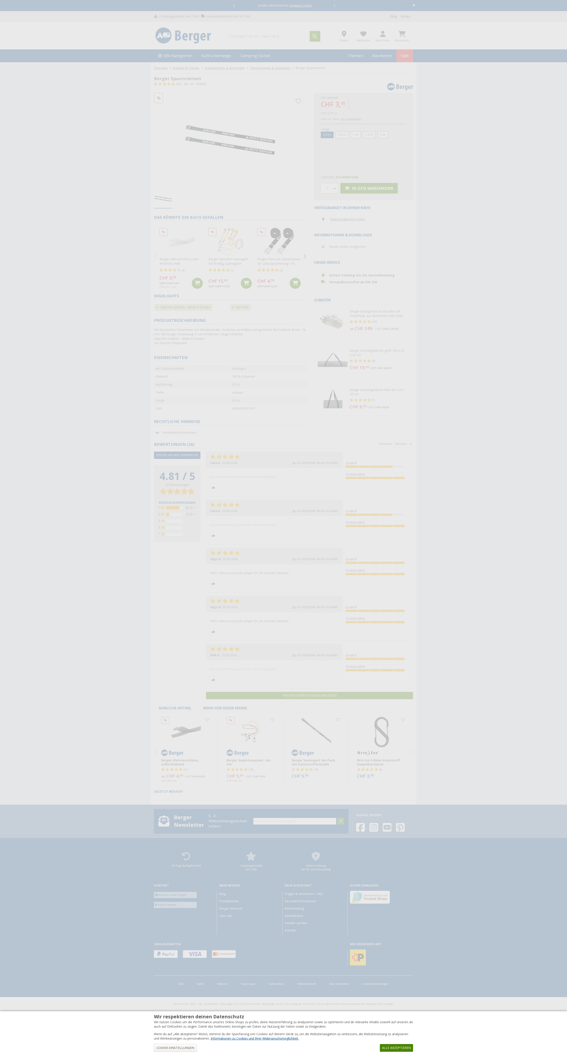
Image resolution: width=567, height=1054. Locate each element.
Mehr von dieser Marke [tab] (225, 708)
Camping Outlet (255, 55)
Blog (393, 16)
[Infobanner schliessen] (413, 5)
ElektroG (222, 984)
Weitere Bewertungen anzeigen (310, 695)
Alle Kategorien (177, 55)
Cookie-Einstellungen (375, 984)
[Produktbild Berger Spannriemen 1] (230, 139)
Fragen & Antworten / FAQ (304, 894)
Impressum (248, 984)
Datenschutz (276, 984)
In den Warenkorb (372, 188)
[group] (163, 198)
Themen (355, 55)
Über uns (225, 916)
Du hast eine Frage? (173, 895)
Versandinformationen (301, 901)
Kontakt (290, 930)
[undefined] (380, 320)
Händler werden (296, 923)
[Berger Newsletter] (340, 821)
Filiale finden (167, 904)
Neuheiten (382, 55)
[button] (234, 5)
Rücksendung (294, 908)
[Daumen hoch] (213, 487)
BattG (200, 984)
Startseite (161, 68)
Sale (405, 55)
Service (406, 16)
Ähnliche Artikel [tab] (175, 708)
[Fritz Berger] (187, 35)
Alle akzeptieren (396, 1048)
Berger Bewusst (230, 908)
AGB (181, 984)
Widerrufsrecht (306, 984)
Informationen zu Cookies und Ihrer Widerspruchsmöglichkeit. (255, 1038)
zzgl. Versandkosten (351, 119)
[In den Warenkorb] (197, 283)
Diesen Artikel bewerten (177, 455)
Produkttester (229, 901)
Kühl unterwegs (216, 55)
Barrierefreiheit (339, 984)
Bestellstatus (294, 916)
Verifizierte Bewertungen (177, 502)
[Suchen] (315, 36)
